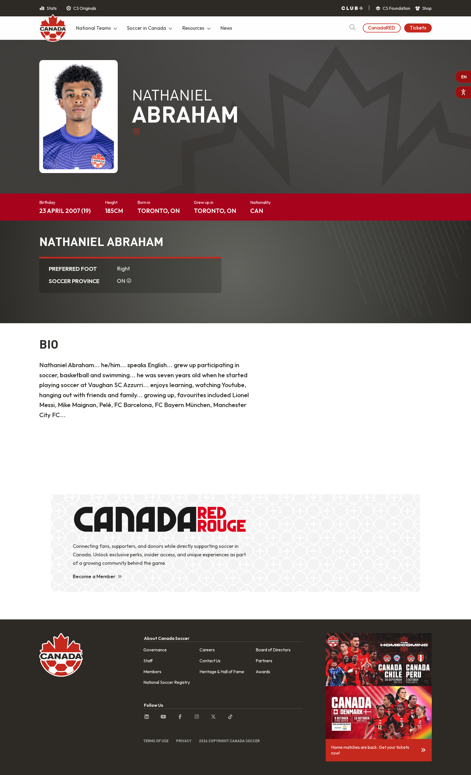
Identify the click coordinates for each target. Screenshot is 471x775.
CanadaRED (381, 28)
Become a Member (94, 576)
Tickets (418, 28)
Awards (263, 671)
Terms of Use (155, 740)
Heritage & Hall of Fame (222, 671)
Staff (148, 660)
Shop (426, 8)
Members (152, 671)
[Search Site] (352, 27)
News (226, 28)
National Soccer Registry (166, 682)
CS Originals (84, 8)
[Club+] (352, 8)
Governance (155, 649)
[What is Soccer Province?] (129, 281)
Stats (51, 8)
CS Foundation (396, 8)
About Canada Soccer (166, 638)
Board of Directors (273, 649)
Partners (264, 660)
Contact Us (210, 660)
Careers (207, 649)
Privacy (183, 740)
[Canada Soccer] (53, 28)
